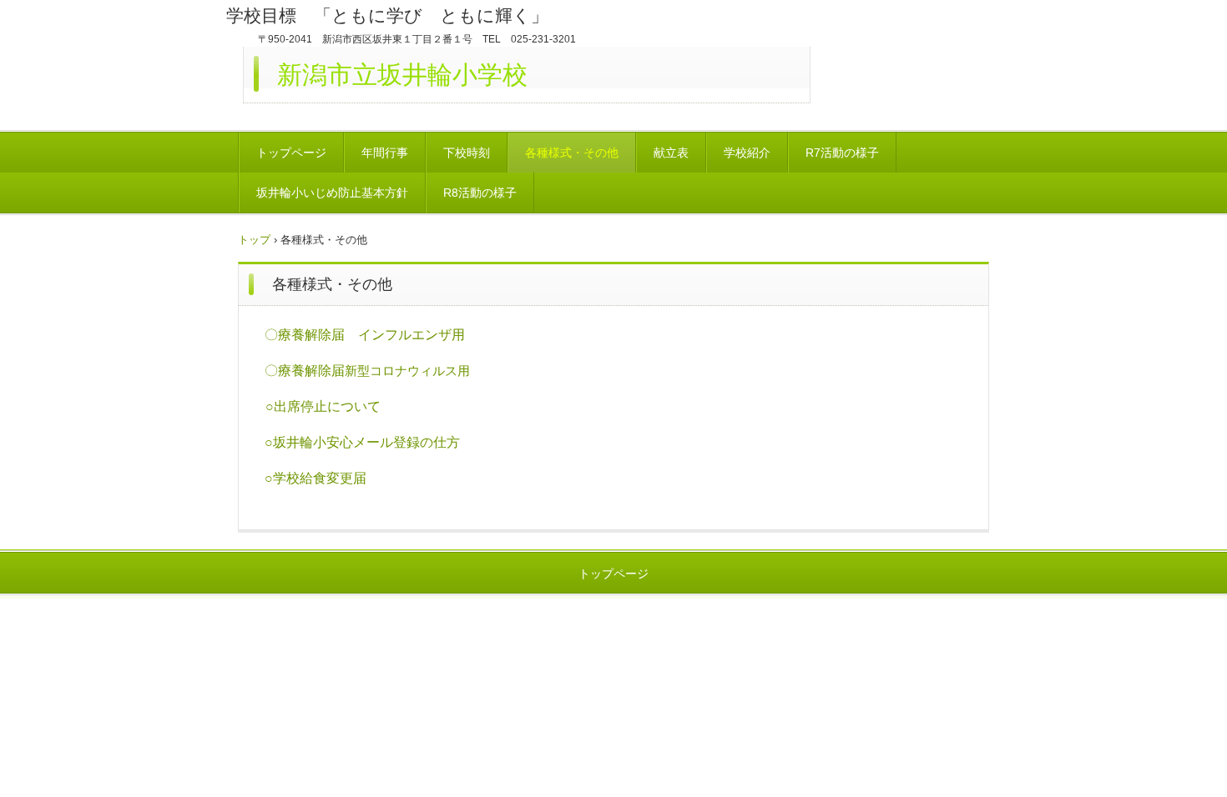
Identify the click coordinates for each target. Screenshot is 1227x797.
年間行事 (384, 152)
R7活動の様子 (842, 152)
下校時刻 (466, 152)
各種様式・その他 (572, 152)
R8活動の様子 (480, 192)
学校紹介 (747, 152)
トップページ (291, 152)
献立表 (671, 152)
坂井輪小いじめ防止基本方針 (332, 192)
